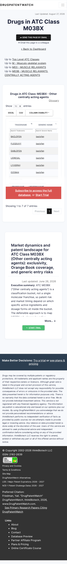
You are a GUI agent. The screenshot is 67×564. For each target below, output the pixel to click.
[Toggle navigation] (63, 5)
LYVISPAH (15, 165)
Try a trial (39, 360)
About (14, 524)
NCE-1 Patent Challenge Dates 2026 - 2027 (23, 485)
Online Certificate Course (26, 548)
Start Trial (42, 195)
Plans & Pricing (20, 544)
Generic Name (45, 125)
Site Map (6, 474)
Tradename (21, 125)
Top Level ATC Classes (25, 59)
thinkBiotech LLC (42, 450)
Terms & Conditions (11, 470)
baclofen (40, 136)
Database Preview (22, 536)
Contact (16, 532)
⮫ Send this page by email (33, 37)
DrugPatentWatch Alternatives (16, 478)
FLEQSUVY (16, 144)
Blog (14, 528)
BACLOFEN (16, 136)
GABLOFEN (16, 151)
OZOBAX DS (16, 179)
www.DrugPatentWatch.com (18, 503)
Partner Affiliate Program (26, 540)
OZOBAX (15, 172)
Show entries (18, 105)
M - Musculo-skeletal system (29, 63)
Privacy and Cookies (12, 466)
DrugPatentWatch (17, 4)
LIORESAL (15, 158)
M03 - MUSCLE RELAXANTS (29, 67)
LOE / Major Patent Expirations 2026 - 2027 (23, 482)
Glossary (54, 100)
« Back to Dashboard (33, 48)
